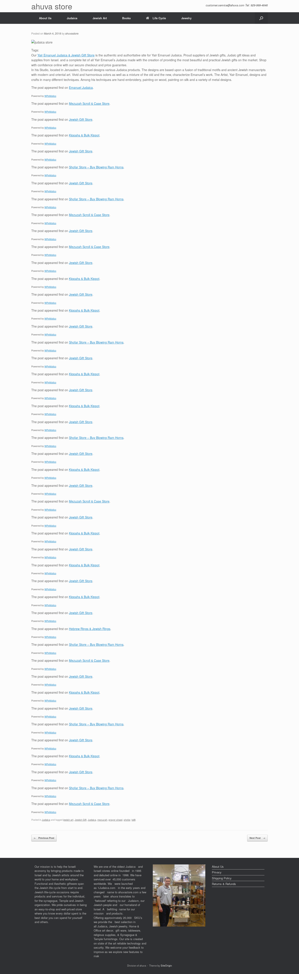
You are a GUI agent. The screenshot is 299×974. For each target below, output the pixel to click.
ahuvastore (72, 33)
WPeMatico (50, 96)
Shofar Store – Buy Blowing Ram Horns (96, 167)
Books (126, 18)
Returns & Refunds (224, 884)
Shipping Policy (222, 878)
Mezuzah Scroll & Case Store (89, 103)
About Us (45, 18)
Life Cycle (159, 18)
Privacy (217, 872)
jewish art (68, 819)
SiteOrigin (166, 965)
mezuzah (102, 819)
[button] (261, 18)
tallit (133, 819)
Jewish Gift (80, 819)
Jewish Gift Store (80, 119)
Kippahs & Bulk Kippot (84, 135)
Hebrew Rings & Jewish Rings (89, 629)
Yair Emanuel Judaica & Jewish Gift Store (66, 55)
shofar (127, 819)
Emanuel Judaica (81, 87)
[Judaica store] (179, 925)
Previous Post (44, 838)
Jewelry (186, 18)
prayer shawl (115, 819)
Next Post (257, 838)
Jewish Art (100, 18)
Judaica (72, 18)
